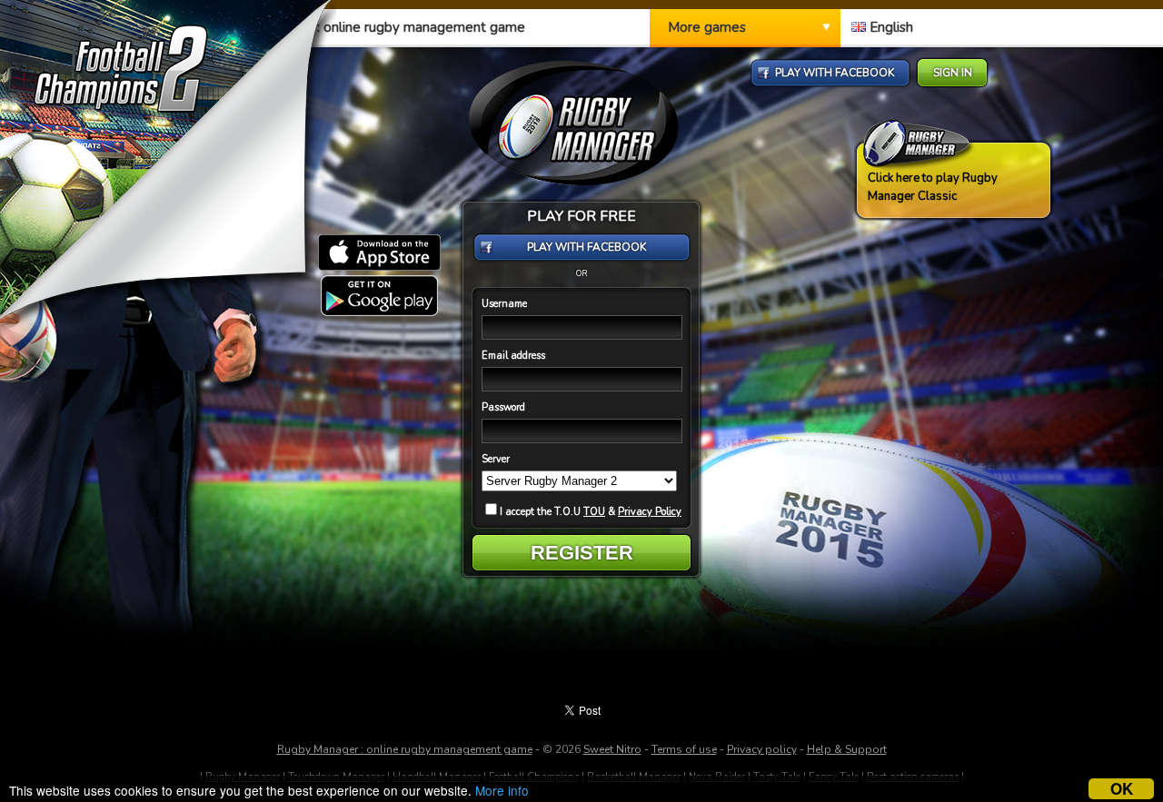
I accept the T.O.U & (590, 512)
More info (502, 790)
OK (1121, 788)
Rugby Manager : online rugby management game (404, 749)
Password (503, 407)
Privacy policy (762, 749)
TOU (594, 512)
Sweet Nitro (612, 749)
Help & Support (847, 749)
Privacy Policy (649, 512)
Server (496, 459)
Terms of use (684, 749)
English (889, 27)
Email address (513, 355)
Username (504, 304)
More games (707, 27)
